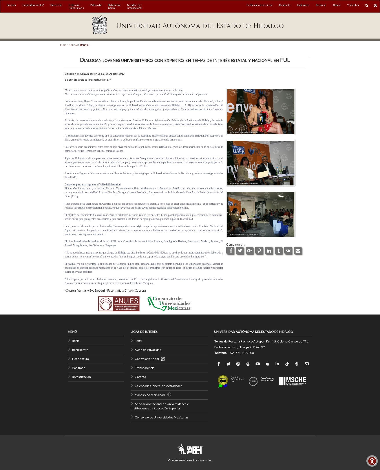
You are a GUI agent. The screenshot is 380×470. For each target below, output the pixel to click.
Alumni (337, 5)
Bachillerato (80, 350)
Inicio (63, 44)
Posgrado (78, 368)
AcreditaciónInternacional (134, 6)
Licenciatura (80, 359)
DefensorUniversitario (76, 6)
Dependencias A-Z (33, 5)
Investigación (81, 377)
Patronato (95, 5)
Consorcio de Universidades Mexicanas (161, 417)
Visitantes (353, 5)
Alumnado (284, 5)
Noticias (73, 44)
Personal (321, 5)
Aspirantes (303, 5)
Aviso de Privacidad (148, 350)
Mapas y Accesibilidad (150, 395)
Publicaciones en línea (259, 5)
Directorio (56, 5)
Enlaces (11, 5)
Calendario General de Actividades (158, 386)
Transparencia (144, 368)
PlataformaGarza (114, 6)
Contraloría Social (148, 359)
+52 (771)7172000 (241, 353)
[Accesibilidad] (372, 461)
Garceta (140, 377)
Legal (138, 340)
